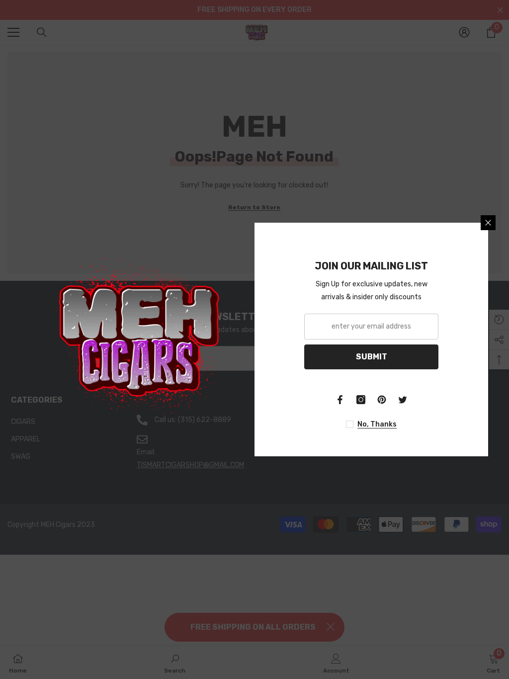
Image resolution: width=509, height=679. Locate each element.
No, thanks (377, 424)
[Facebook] (340, 399)
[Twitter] (402, 399)
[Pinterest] (381, 399)
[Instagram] (360, 399)
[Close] (488, 222)
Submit (371, 356)
